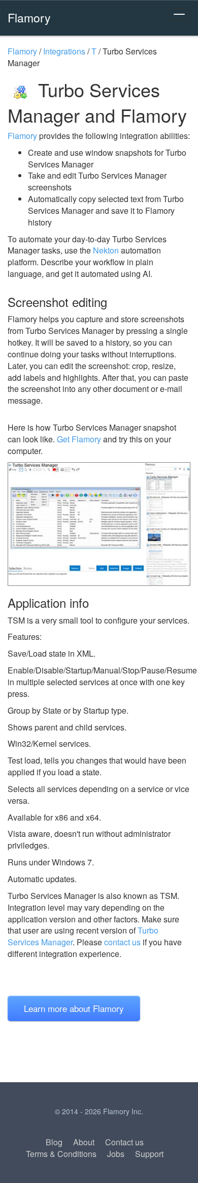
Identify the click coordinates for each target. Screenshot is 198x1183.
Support (149, 1154)
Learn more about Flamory (74, 1008)
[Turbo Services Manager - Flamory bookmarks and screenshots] (99, 524)
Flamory (29, 17)
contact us (122, 942)
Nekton (106, 250)
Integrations (64, 51)
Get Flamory (79, 439)
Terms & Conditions (61, 1154)
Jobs (115, 1154)
